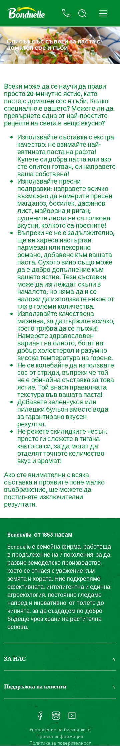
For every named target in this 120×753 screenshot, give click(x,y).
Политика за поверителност (60, 743)
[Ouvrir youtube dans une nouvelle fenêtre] (72, 718)
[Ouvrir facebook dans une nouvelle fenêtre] (40, 718)
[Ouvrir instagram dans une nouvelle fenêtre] (56, 718)
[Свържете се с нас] (66, 13)
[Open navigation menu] (103, 13)
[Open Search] (82, 13)
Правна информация (59, 736)
